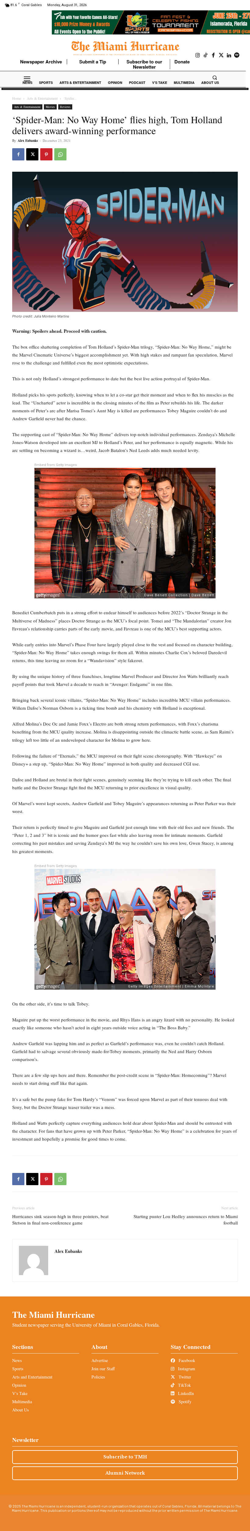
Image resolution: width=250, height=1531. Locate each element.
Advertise (99, 1360)
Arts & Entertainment (42, 98)
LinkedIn (185, 1393)
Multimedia (22, 1401)
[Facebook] (213, 55)
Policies (98, 1377)
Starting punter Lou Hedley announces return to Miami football (186, 1219)
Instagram (186, 1368)
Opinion (19, 1385)
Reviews (65, 107)
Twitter (184, 1377)
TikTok (184, 1385)
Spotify (184, 1401)
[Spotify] (237, 55)
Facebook (186, 1360)
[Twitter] (221, 55)
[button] (214, 77)
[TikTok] (206, 55)
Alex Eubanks (28, 140)
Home (16, 98)
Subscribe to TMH (125, 1457)
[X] (32, 154)
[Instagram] (198, 55)
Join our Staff (103, 1368)
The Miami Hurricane (53, 1314)
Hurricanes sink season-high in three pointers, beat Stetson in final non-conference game (60, 1219)
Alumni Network (125, 1473)
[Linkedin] (229, 55)
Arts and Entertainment (32, 1377)
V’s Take (19, 1393)
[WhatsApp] (60, 154)
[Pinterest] (46, 154)
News (17, 1360)
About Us (20, 1410)
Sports (17, 1368)
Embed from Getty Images (55, 465)
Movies (50, 107)
